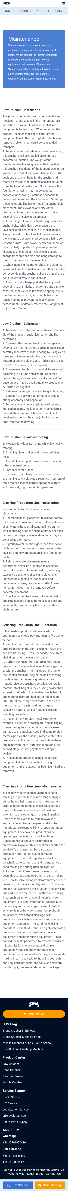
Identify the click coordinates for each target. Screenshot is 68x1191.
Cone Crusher (11, 1070)
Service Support (15, 1091)
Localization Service (16, 1109)
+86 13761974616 (14, 1139)
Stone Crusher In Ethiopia (19, 1030)
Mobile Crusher (12, 1082)
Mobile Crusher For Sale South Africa (27, 1043)
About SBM (11, 1130)
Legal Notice (35, 1173)
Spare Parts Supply (15, 1122)
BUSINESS (25, 11)
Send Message (52, 1185)
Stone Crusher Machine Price (22, 1036)
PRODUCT (42, 11)
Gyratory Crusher (14, 1076)
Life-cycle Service (14, 1115)
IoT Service (10, 1103)
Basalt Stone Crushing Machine (23, 1049)
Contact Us (53, 1173)
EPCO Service (12, 1097)
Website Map (16, 1173)
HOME (8, 11)
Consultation (36, 1014)
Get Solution (20, 1185)
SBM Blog (10, 1024)
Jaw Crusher (11, 1064)
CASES (59, 11)
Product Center (14, 1057)
